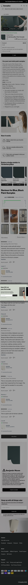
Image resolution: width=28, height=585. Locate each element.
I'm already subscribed (3, 297)
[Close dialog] (27, 285)
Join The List (15, 295)
